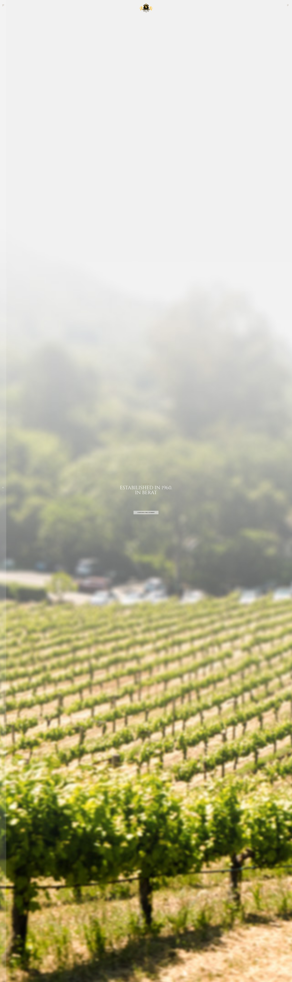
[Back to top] (288, 978)
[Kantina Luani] (146, 8)
